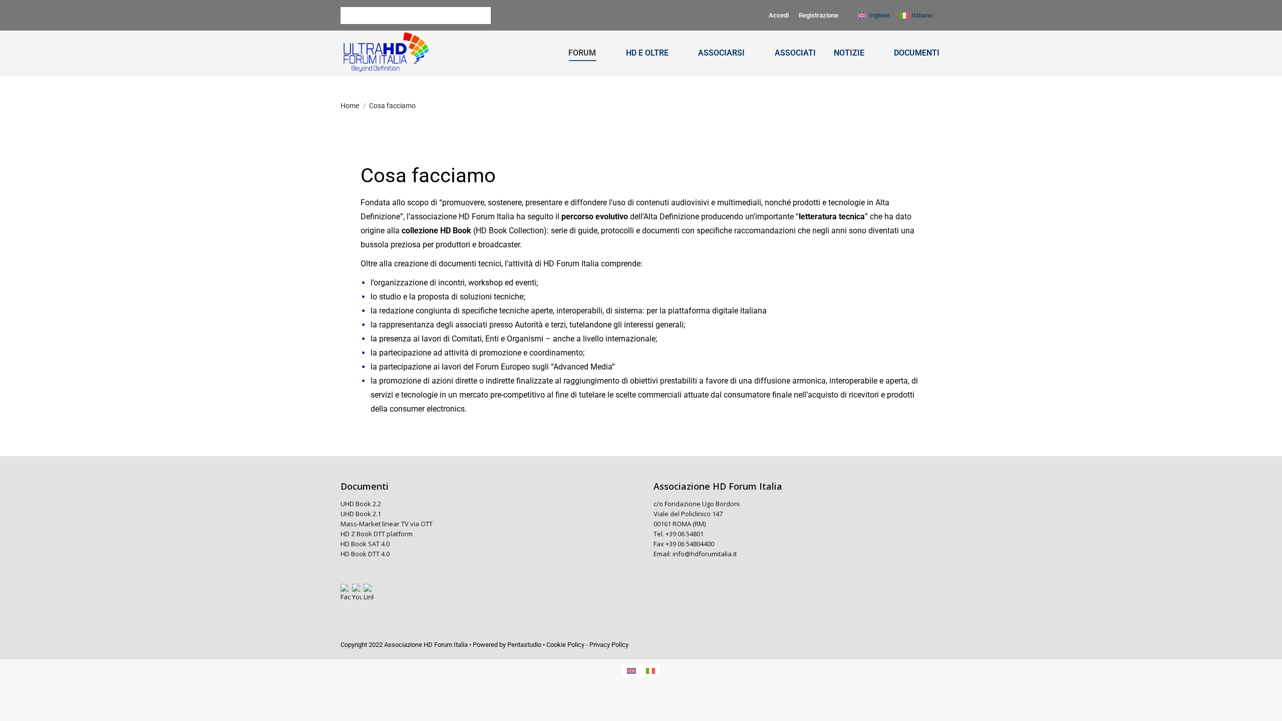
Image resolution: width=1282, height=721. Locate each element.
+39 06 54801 (685, 533)
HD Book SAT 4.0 (366, 543)
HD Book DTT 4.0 (366, 553)
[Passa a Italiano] (650, 670)
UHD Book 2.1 (361, 513)
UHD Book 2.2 (361, 503)
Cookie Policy (565, 644)
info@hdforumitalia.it (705, 553)
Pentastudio (524, 644)
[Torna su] (1267, 706)
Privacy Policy (608, 644)
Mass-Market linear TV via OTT (387, 523)
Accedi (779, 15)
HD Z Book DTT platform (377, 533)
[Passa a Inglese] (631, 670)
